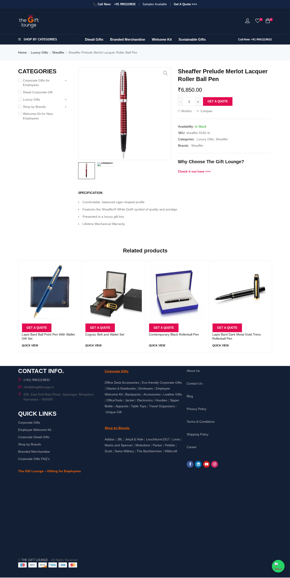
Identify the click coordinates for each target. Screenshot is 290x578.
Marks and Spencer (119, 445)
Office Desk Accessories (122, 382)
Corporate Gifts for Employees (36, 83)
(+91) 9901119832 (37, 380)
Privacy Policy (196, 409)
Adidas (109, 439)
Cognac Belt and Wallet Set (104, 334)
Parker (157, 445)
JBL (119, 439)
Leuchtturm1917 (158, 439)
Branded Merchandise (34, 451)
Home (22, 52)
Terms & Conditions (201, 421)
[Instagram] (214, 464)
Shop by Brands (34, 107)
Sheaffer (58, 52)
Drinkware (145, 388)
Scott (108, 451)
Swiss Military (124, 451)
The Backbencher (149, 451)
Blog (190, 396)
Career (192, 447)
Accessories (152, 394)
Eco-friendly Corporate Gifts (162, 382)
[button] (165, 73)
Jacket (129, 400)
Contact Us (195, 383)
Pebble (170, 445)
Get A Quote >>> (185, 4)
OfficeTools (114, 400)
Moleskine (142, 445)
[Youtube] (206, 464)
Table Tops (138, 406)
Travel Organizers (162, 406)
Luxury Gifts (39, 52)
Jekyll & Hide (134, 439)
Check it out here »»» (194, 171)
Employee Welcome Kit (34, 430)
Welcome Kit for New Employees (38, 116)
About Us (193, 371)
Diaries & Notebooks (121, 388)
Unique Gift (114, 412)
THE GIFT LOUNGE (34, 560)
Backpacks (133, 394)
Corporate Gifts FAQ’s (34, 459)
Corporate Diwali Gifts (33, 437)
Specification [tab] (90, 193)
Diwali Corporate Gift (38, 92)
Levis (176, 439)
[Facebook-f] (190, 464)
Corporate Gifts (29, 422)
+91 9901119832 (124, 4)
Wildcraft (171, 451)
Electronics (145, 400)
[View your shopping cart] (268, 21)
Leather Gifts (172, 394)
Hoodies (161, 400)
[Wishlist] (257, 21)
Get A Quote (218, 101)
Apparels (122, 406)
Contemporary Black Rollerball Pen (174, 334)
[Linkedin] (198, 464)
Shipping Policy (197, 434)
